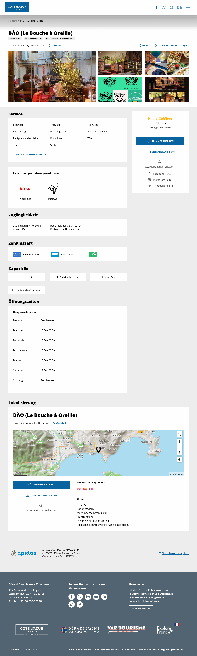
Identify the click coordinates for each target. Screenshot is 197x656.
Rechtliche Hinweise (79, 649)
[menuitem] (17, 7)
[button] (172, 8)
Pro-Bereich (128, 649)
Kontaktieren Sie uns (107, 649)
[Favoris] (164, 7)
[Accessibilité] (156, 8)
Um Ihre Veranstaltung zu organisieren (161, 649)
